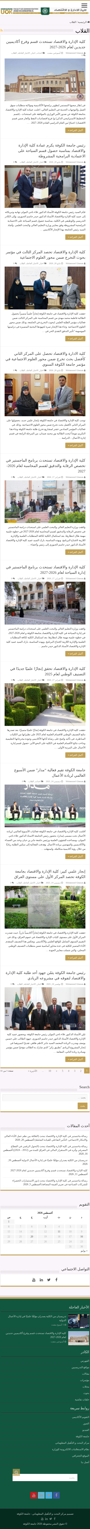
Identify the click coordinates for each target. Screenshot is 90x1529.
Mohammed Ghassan (74, 53)
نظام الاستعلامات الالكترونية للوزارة (70, 1449)
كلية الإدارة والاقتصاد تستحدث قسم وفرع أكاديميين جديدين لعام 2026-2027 (48, 1170)
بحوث (86, 1393)
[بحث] (16, 1472)
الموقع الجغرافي (80, 1455)
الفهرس (85, 1360)
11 (59, 1231)
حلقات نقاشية (82, 1399)
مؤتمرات (84, 1380)
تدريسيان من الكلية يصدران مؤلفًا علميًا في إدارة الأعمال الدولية (54, 1160)
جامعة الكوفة (82, 1436)
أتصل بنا (85, 1462)
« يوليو (84, 1250)
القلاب (14, 53)
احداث (39, 53)
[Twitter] (48, 1280)
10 (50, 1070)
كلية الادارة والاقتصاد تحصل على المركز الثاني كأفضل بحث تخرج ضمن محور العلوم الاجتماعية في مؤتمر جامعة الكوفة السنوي (45, 359)
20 (32, 1236)
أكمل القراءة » (75, 130)
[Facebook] (56, 1280)
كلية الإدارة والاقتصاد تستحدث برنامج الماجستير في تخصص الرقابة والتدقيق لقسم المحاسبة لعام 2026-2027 (45, 465)
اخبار (33, 53)
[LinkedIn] (41, 1280)
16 (81, 1236)
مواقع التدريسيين (80, 1367)
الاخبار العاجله (24, 53)
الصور (86, 1423)
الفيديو (85, 1429)
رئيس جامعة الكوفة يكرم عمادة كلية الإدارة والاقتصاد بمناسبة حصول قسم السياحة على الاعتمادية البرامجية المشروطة (51, 150)
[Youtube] (33, 1280)
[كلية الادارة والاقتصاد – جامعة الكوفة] (45, 11)
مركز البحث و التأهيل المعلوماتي (72, 1442)
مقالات (85, 1373)
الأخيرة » (32, 1070)
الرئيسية (82, 22)
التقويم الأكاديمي (80, 1417)
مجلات (85, 1386)
